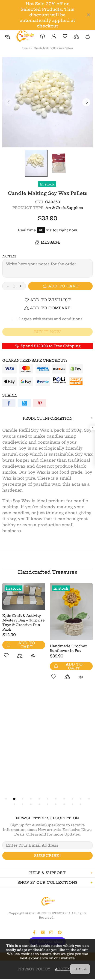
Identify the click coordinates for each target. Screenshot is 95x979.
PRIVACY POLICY (34, 969)
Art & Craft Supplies (64, 208)
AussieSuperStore (24, 36)
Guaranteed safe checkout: (34, 360)
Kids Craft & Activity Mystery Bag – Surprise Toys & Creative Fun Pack (23, 622)
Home (26, 48)
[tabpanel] (24, 626)
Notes (9, 256)
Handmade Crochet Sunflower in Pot (68, 648)
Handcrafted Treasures (47, 572)
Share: (9, 395)
